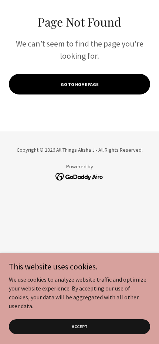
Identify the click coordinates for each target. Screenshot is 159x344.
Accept (80, 326)
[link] (79, 175)
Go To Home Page (80, 84)
